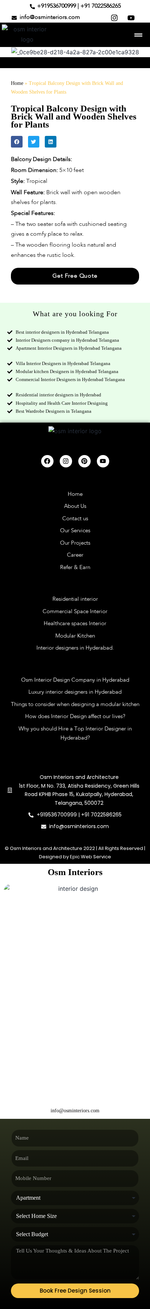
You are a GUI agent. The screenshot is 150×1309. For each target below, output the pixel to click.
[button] (139, 35)
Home (17, 83)
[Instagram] (66, 461)
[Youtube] (103, 461)
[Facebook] (47, 461)
